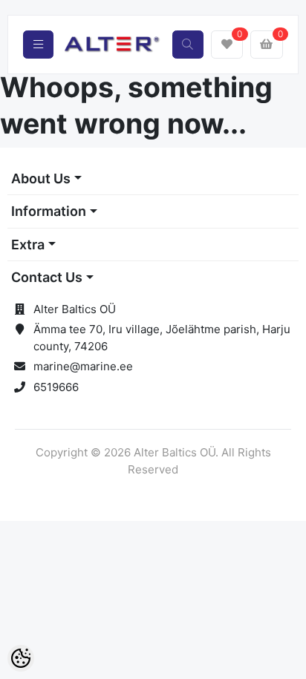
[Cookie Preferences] (20, 658)
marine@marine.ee (83, 366)
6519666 (56, 387)
